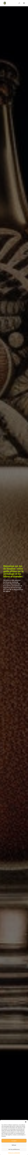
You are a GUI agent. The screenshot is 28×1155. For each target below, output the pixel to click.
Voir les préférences (14, 1149)
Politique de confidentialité (14, 1153)
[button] (25, 1122)
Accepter (14, 1141)
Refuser (14, 1145)
